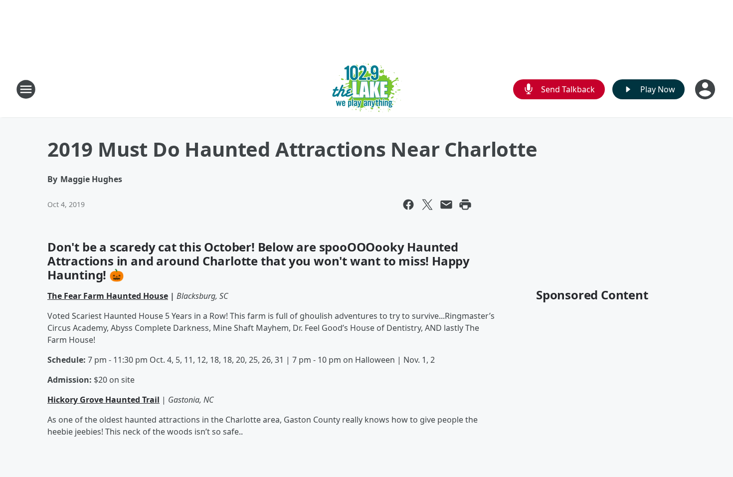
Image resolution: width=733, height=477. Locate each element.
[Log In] (706, 89)
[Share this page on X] (427, 205)
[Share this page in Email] (446, 205)
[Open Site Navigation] (26, 89)
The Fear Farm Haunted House (107, 295)
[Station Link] (367, 89)
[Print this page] (465, 205)
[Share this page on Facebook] (408, 205)
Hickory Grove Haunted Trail (103, 399)
